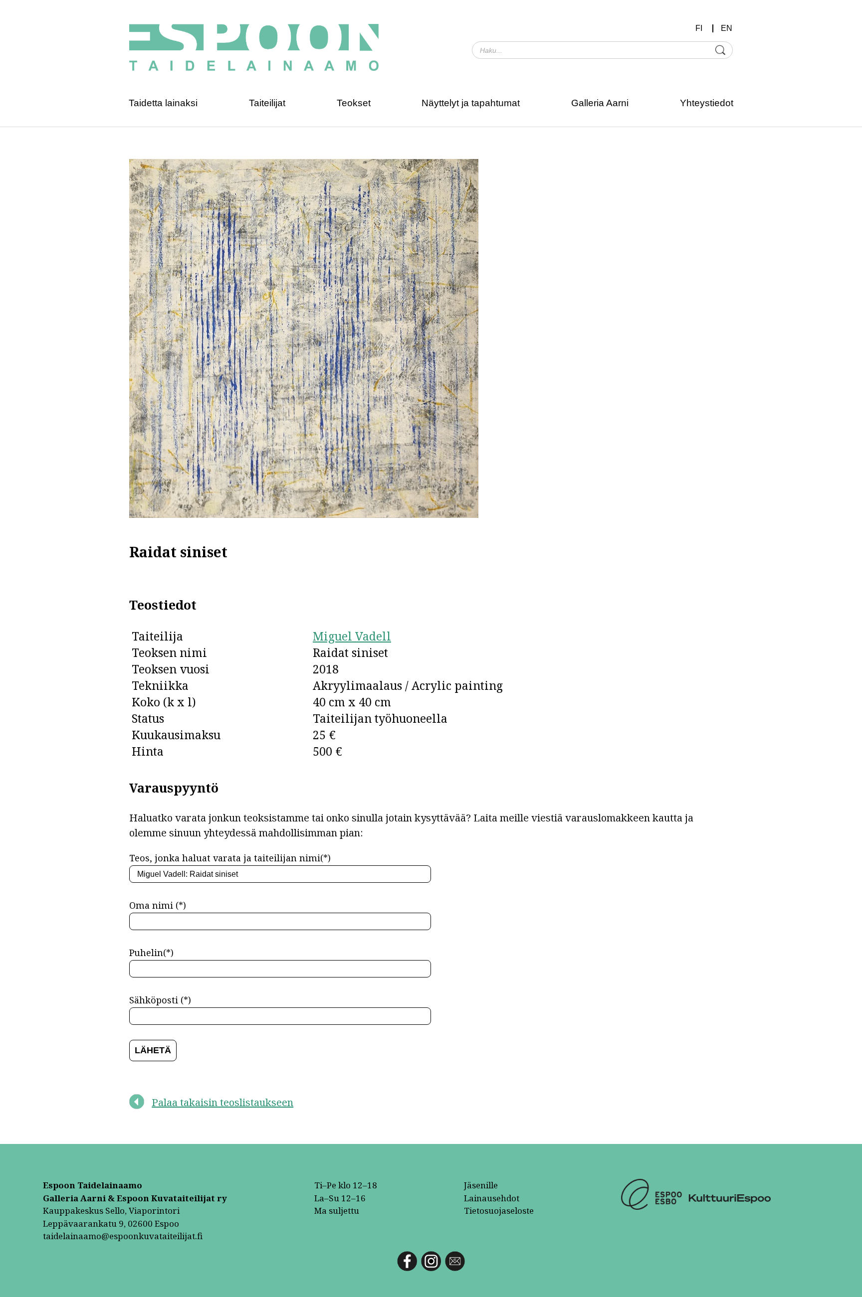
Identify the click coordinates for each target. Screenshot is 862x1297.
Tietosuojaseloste (499, 1210)
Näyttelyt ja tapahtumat (471, 103)
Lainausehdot (491, 1198)
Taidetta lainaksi (163, 103)
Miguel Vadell (352, 636)
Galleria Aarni (600, 103)
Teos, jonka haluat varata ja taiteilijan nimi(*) (230, 858)
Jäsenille (481, 1185)
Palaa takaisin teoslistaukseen (222, 1102)
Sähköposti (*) (160, 1000)
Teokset (354, 103)
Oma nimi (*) (157, 905)
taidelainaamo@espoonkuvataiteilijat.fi (123, 1236)
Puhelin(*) (151, 953)
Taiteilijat (267, 103)
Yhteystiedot (706, 103)
